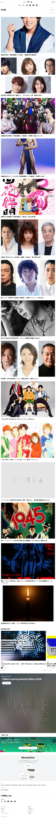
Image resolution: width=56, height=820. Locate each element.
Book (24, 785)
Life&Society (29, 785)
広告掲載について (31, 808)
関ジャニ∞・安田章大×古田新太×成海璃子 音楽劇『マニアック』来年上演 (22, 297)
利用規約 (29, 813)
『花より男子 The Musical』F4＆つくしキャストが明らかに (18, 419)
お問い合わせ (30, 811)
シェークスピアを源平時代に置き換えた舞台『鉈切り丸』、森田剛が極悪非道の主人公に (25, 500)
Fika (2, 789)
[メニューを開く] (54, 2)
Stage (20, 785)
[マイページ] (2, 2)
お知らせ (2, 811)
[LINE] (36, 5)
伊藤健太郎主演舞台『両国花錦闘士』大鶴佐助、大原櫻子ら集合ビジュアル (22, 136)
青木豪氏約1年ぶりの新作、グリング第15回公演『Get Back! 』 (18, 623)
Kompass (6, 789)
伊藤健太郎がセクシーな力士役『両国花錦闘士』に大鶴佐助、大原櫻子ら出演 (22, 176)
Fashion (43, 785)
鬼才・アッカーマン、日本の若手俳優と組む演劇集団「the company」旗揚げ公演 (24, 540)
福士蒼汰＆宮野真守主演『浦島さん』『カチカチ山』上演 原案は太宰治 (21, 95)
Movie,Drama (14, 785)
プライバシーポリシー (5, 813)
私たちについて (4, 806)
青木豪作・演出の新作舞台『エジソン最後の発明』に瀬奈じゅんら (19, 378)
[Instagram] (27, 5)
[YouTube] (33, 5)
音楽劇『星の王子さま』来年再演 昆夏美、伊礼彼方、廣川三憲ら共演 (20, 257)
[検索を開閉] (52, 2)
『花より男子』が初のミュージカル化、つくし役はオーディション (19, 459)
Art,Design (7, 785)
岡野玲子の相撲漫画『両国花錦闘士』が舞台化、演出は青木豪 (18, 216)
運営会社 (29, 806)
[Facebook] (30, 5)
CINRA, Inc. (6, 796)
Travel (39, 785)
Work (35, 785)
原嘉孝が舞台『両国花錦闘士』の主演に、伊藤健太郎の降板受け (19, 55)
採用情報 (2, 808)
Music (2, 785)
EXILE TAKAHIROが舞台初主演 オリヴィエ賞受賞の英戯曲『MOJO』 (20, 338)
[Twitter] (23, 5)
